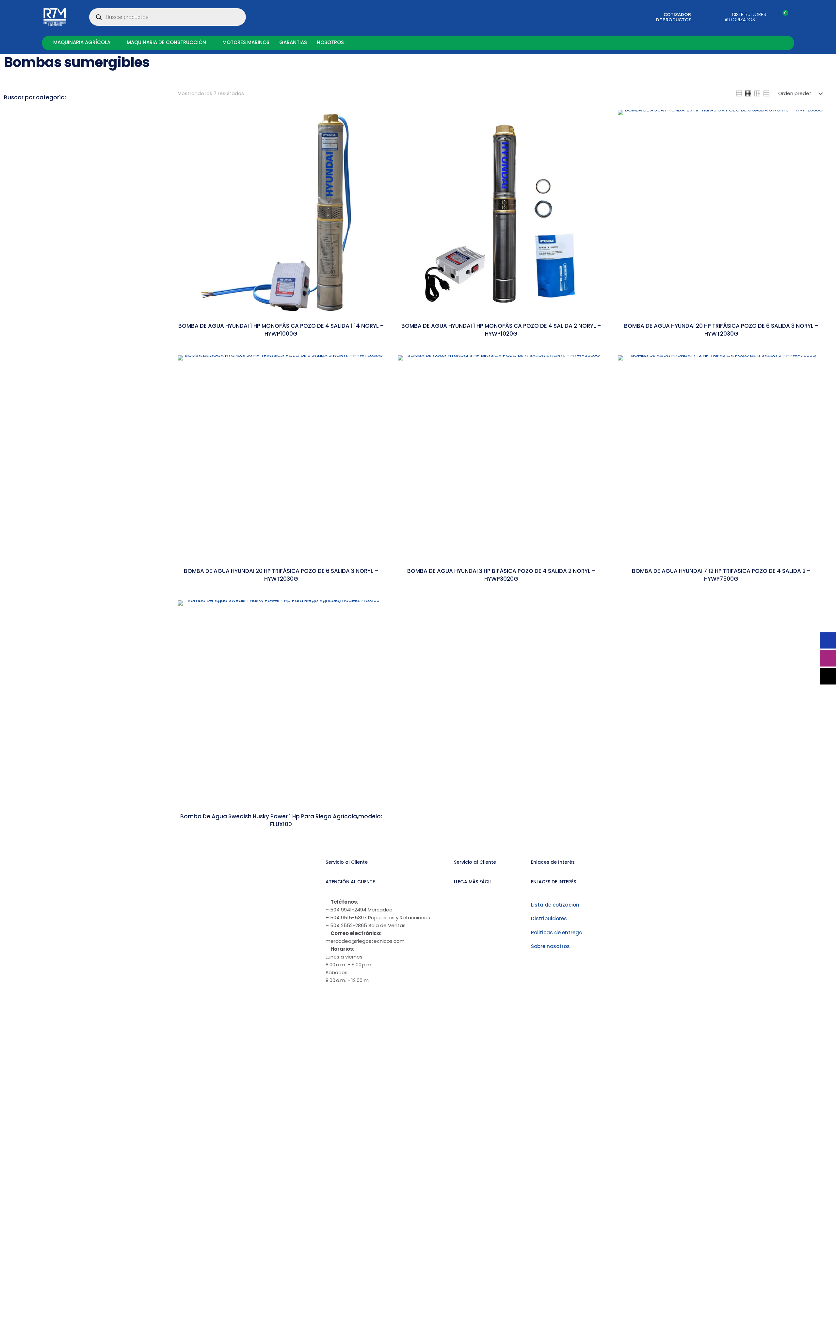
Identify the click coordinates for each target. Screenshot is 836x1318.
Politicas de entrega (557, 932)
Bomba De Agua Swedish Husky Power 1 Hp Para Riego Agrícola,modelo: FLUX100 (281, 820)
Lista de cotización (555, 904)
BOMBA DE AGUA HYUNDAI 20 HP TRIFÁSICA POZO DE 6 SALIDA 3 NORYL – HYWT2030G (281, 575)
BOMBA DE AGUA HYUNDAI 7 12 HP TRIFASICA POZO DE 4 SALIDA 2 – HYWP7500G (721, 575)
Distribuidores (549, 918)
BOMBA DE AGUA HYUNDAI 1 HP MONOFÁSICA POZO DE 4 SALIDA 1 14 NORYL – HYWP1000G (281, 330)
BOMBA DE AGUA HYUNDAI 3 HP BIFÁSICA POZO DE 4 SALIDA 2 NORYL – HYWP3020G (501, 575)
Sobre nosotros (550, 946)
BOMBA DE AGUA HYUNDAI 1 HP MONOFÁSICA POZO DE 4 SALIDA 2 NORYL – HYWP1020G (501, 330)
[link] (739, 93)
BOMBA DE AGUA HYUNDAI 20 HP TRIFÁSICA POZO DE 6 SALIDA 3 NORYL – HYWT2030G (721, 330)
